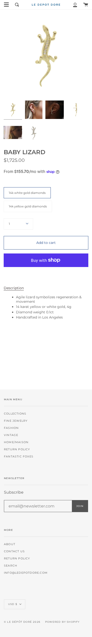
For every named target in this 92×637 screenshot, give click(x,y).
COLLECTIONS (15, 413)
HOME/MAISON (16, 442)
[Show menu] (6, 5)
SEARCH (10, 565)
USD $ (12, 604)
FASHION (11, 428)
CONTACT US (14, 551)
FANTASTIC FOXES (18, 456)
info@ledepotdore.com (26, 572)
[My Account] (75, 4)
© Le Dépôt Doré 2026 (22, 621)
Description (14, 288)
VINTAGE (11, 435)
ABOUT (9, 544)
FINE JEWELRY (15, 420)
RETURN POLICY (17, 449)
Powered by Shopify (62, 621)
